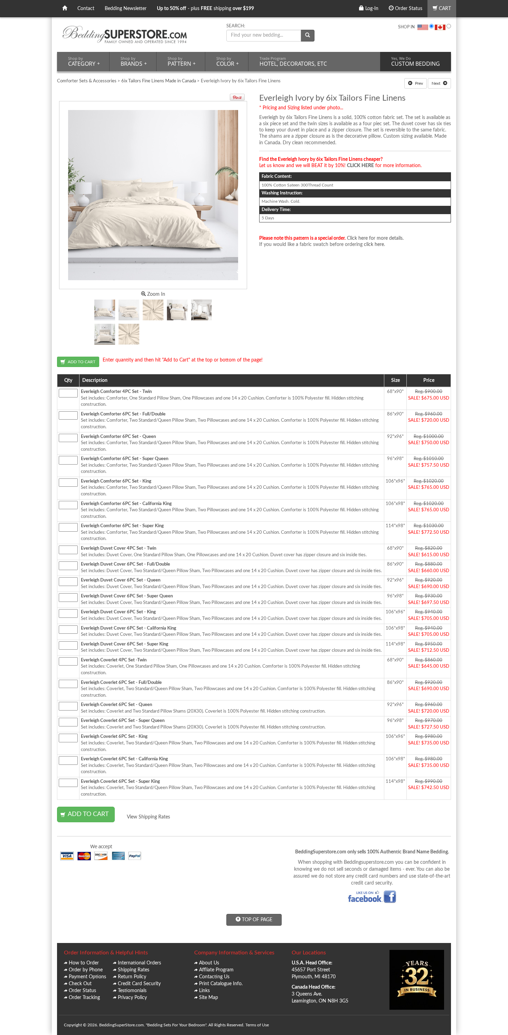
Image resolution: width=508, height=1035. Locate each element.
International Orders (139, 963)
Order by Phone (86, 970)
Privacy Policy (132, 997)
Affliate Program (216, 970)
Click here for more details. (375, 238)
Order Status (408, 8)
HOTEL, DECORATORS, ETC (293, 61)
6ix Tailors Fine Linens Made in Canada (158, 81)
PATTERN (182, 61)
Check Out (80, 983)
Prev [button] (418, 83)
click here (374, 244)
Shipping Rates (133, 970)
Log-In (371, 8)
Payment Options (87, 976)
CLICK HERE (360, 165)
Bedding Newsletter (126, 8)
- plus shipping (205, 8)
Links (204, 990)
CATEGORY (84, 61)
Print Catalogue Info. (221, 983)
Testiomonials (132, 990)
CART (444, 8)
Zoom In (155, 294)
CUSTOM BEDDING (415, 61)
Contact (85, 8)
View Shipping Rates (148, 817)
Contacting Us (214, 976)
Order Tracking (84, 997)
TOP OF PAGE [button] (256, 919)
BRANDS (134, 61)
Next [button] (436, 83)
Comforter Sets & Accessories (86, 81)
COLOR (227, 61)
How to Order (84, 963)
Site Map (208, 997)
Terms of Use (257, 1025)
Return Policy (132, 976)
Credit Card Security (139, 983)
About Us (209, 963)
